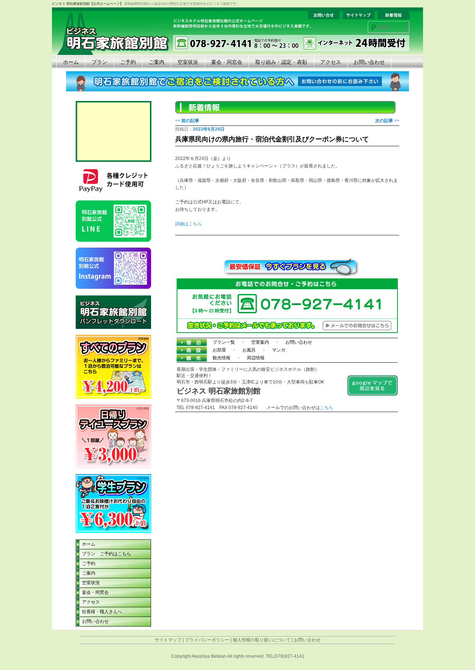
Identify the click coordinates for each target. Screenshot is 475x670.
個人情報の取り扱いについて (262, 640)
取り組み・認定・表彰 (281, 62)
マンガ (278, 350)
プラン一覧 (224, 342)
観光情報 (221, 357)
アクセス (330, 62)
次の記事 (387, 120)
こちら (326, 407)
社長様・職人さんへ (102, 611)
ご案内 (156, 62)
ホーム (71, 62)
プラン (99, 62)
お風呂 (249, 350)
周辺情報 (256, 357)
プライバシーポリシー (207, 640)
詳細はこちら (188, 223)
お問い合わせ (369, 62)
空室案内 (260, 342)
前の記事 (187, 120)
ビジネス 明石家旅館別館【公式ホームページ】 (87, 4)
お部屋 (219, 350)
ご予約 (128, 62)
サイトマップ (168, 640)
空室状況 (187, 62)
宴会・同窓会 (226, 62)
